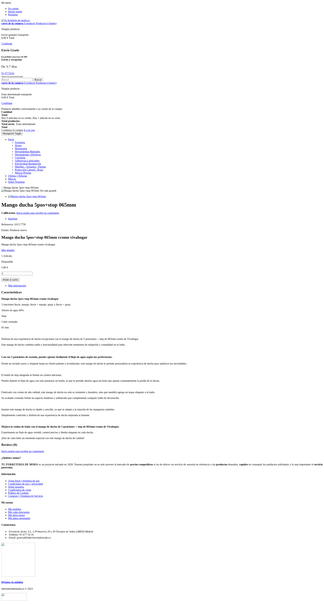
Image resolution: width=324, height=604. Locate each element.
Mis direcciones (16, 515)
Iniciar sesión (15, 11)
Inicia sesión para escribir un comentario (37, 213)
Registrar (13, 14)
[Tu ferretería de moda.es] (15, 20)
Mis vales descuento (19, 512)
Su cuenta (13, 8)
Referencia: (7, 224)
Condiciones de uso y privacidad (25, 483)
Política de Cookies (18, 492)
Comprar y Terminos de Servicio (25, 496)
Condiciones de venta (19, 489)
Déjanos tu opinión (12, 582)
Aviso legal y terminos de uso (23, 480)
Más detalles (8, 250)
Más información (17, 285)
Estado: (5, 230)
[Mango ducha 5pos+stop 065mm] (27, 196)
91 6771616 (7, 73)
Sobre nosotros (16, 486)
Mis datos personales (19, 518)
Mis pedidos (14, 509)
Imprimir (12, 218)
